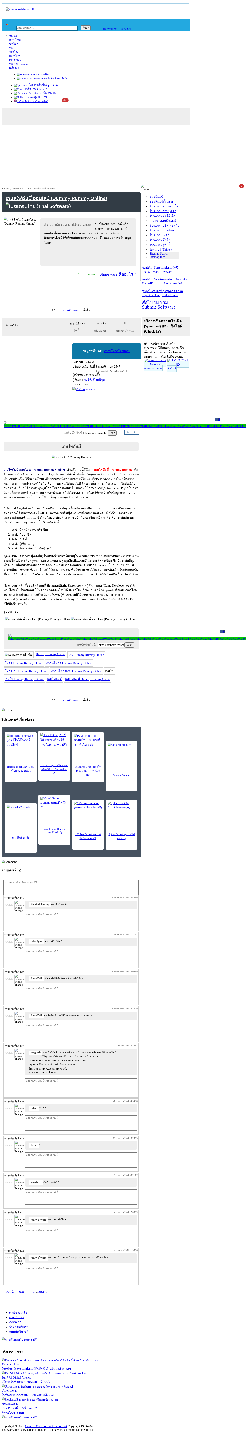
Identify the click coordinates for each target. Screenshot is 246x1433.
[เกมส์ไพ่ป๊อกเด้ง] (21, 811)
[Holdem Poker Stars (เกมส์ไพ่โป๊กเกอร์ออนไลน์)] (21, 740)
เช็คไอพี (171, 368)
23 (38, 1291)
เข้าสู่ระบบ (125, 28)
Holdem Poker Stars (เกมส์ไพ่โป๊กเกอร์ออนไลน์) (20, 768)
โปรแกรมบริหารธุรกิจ (164, 225)
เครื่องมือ (14, 68)
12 (33, 1291)
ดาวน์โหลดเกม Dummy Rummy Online (76, 671)
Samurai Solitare (121, 775)
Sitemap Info (157, 257)
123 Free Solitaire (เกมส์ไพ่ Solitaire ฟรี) (88, 836)
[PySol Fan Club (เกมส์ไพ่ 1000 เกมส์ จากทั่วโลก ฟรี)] (88, 740)
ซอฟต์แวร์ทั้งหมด (161, 201)
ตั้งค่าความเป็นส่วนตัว (16, 1422)
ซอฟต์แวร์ (46, 74)
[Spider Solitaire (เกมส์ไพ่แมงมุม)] (121, 807)
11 (30, 1291)
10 (26, 1291)
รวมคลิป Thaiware (19, 64)
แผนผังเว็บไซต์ (18, 1331)
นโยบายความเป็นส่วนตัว (50, 1422)
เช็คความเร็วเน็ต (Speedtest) (42, 85)
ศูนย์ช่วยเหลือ (18, 1312)
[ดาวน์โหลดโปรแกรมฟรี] (20, 9)
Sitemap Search (159, 253)
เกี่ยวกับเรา (16, 1317)
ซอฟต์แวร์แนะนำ (175, 281)
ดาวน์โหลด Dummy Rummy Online (69, 663)
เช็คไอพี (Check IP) (37, 89)
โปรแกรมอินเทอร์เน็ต (164, 206)
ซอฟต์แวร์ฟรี (169, 269)
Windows (90, 388)
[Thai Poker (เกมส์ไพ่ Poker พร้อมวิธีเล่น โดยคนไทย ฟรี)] (54, 740)
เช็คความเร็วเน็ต (153, 368)
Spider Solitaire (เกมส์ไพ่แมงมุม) (122, 836)
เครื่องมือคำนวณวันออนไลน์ (32, 101)
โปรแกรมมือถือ (160, 239)
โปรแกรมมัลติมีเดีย (162, 216)
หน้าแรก (13, 35)
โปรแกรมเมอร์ (159, 235)
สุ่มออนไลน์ (40, 97)
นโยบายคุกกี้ (79, 1422)
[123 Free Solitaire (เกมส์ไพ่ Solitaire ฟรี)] (88, 807)
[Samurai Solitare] (121, 749)
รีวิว (11, 47)
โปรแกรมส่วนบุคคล (163, 211)
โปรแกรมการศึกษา (163, 230)
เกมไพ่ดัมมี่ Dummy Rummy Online (87, 679)
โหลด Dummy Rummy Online (24, 663)
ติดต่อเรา (15, 1322)
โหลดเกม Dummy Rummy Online (26, 671)
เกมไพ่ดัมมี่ (54, 679)
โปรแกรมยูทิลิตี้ (160, 244)
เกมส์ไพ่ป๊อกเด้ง (20, 837)
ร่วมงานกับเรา (18, 1326)
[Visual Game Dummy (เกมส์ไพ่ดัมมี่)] (54, 803)
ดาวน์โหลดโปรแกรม (117, 351)
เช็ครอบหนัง (15, 60)
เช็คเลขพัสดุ (49, 93)
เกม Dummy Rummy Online (86, 655)
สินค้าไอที (14, 55)
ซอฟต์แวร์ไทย (151, 269)
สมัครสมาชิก (109, 28)
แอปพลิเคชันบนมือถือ (56, 78)
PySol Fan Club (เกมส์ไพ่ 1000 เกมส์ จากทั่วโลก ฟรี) (88, 770)
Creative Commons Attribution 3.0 (46, 1426)
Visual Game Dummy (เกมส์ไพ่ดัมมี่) (54, 830)
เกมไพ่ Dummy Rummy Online (24, 679)
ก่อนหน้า (9, 1291)
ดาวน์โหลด (15, 39)
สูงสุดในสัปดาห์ (152, 293)
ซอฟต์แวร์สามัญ (153, 281)
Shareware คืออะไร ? (116, 274)
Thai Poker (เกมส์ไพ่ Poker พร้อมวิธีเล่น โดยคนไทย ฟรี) (54, 769)
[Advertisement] (123, 156)
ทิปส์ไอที (14, 51)
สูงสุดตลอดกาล (172, 293)
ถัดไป (43, 1291)
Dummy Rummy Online (50, 654)
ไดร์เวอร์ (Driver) (161, 249)
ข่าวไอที (13, 43)
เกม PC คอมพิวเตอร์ (36, 188)
